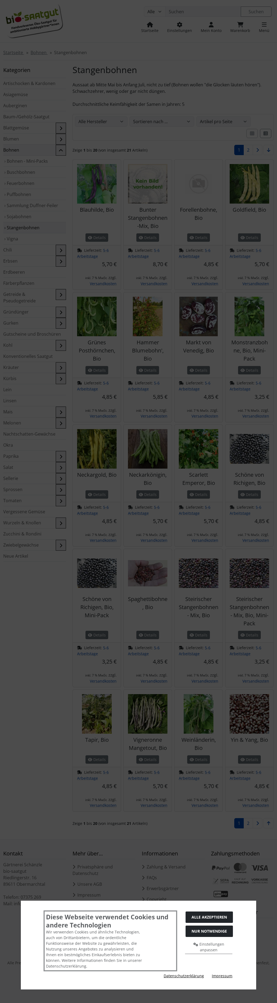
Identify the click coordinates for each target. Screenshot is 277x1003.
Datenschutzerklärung (184, 975)
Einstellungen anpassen (211, 947)
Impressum (222, 975)
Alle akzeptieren (209, 917)
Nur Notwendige (209, 931)
